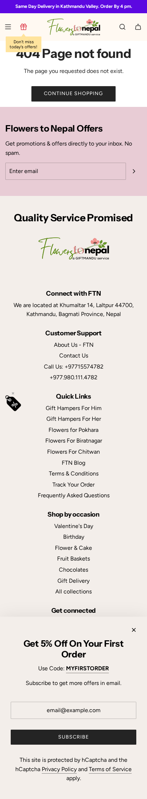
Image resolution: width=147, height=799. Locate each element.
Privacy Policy (59, 769)
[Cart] (138, 27)
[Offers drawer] (23, 27)
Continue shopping (73, 93)
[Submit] (134, 171)
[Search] (122, 27)
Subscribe (73, 737)
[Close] (134, 630)
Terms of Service (110, 769)
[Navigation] (8, 27)
